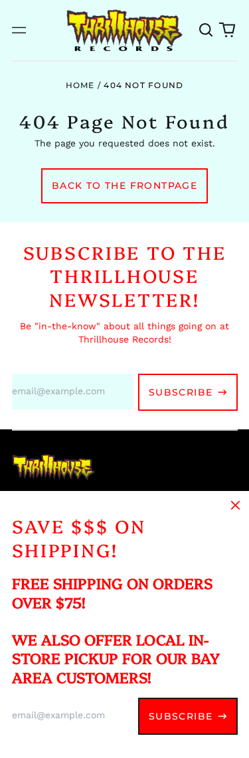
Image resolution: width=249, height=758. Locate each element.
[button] (206, 30)
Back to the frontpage (124, 185)
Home (80, 85)
